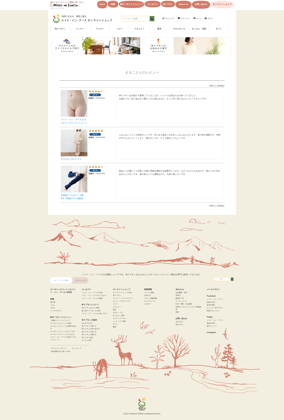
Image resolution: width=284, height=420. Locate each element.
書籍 (114, 327)
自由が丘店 (211, 302)
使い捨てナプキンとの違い (91, 311)
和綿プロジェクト (213, 311)
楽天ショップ (212, 326)
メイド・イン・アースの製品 (92, 298)
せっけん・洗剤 (199, 29)
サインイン (169, 18)
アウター (100, 29)
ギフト (219, 29)
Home (102, 4)
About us (183, 4)
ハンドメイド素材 (119, 321)
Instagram (211, 332)
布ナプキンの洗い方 (89, 332)
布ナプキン (168, 4)
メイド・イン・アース (215, 299)
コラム (52, 305)
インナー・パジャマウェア (122, 298)
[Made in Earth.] (142, 404)
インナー (80, 29)
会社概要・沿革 (181, 292)
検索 (152, 19)
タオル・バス (118, 312)
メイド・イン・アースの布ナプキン (95, 313)
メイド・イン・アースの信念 (92, 292)
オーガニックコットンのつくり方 (62, 331)
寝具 (159, 29)
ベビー (119, 29)
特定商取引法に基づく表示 (61, 351)
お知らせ (147, 295)
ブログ (52, 308)
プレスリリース (150, 301)
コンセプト (152, 4)
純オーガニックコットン (131, 4)
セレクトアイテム (119, 318)
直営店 (178, 295)
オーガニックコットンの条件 (60, 323)
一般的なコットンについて (60, 320)
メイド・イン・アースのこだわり (94, 295)
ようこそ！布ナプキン (215, 308)
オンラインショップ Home (122, 292)
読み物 (52, 302)
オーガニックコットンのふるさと (62, 334)
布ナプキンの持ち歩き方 (91, 329)
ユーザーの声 (86, 340)
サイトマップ (76, 348)
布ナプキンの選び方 (89, 334)
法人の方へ (180, 322)
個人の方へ (180, 324)
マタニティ (139, 29)
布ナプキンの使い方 (89, 326)
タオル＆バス (179, 29)
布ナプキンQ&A (87, 337)
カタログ (147, 304)
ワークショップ (181, 301)
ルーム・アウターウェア (122, 301)
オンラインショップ (222, 4)
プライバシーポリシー (59, 348)
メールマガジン (56, 311)
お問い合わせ (201, 4)
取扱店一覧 (180, 298)
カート (198, 18)
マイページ (185, 18)
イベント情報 (149, 292)
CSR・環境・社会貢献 (184, 304)
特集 (113, 4)
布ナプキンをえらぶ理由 (91, 308)
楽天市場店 (211, 305)
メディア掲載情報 (150, 298)
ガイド (210, 18)
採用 (177, 312)
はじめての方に (87, 323)
